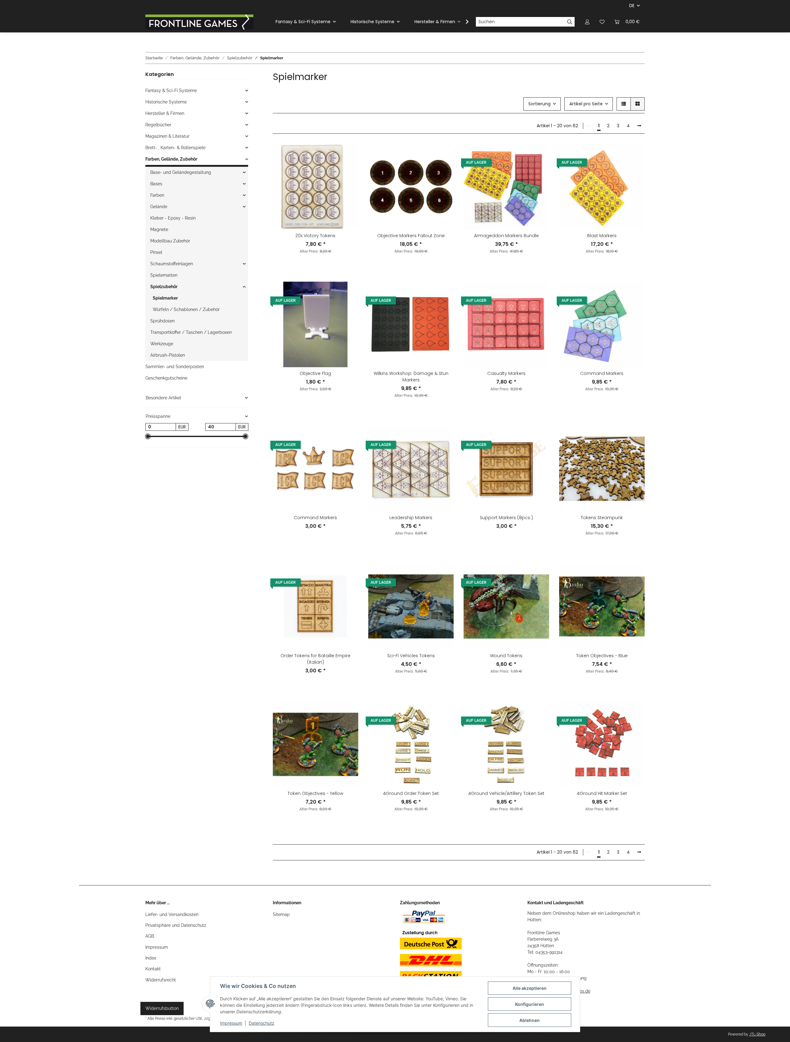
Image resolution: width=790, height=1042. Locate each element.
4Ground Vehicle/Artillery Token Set (506, 793)
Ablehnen (529, 1020)
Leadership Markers (410, 518)
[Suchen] (570, 22)
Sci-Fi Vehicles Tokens (411, 656)
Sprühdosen (162, 320)
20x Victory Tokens (315, 236)
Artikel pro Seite (586, 104)
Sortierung (539, 104)
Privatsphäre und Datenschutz (175, 925)
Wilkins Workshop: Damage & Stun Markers (411, 376)
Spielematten (163, 275)
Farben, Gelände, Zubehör (171, 159)
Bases (156, 183)
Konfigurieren (529, 1004)
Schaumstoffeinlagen (171, 263)
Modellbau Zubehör (170, 240)
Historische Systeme (166, 101)
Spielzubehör (163, 286)
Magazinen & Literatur (167, 136)
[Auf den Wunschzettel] (348, 154)
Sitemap (281, 914)
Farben (157, 195)
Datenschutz (261, 1023)
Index (150, 958)
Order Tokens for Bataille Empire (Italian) (316, 659)
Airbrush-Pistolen (167, 355)
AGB (149, 936)
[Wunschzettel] (602, 21)
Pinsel (156, 252)
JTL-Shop (757, 1034)
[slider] (147, 436)
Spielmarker (165, 298)
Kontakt (153, 968)
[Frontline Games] (199, 21)
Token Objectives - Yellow (315, 793)
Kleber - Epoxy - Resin (173, 218)
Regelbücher (158, 124)
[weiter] (639, 126)
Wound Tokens (506, 656)
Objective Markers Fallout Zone (411, 236)
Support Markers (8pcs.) (506, 518)
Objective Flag (315, 373)
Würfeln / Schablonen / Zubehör (186, 309)
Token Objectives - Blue (602, 656)
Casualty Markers (506, 373)
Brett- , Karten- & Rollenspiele (175, 147)
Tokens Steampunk (602, 518)
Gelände (158, 206)
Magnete (159, 229)
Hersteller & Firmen (164, 113)
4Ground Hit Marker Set (602, 793)
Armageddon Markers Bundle (506, 236)
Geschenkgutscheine (166, 378)
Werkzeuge (161, 343)
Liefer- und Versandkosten (171, 914)
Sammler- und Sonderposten (174, 366)
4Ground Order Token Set (411, 793)
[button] (587, 21)
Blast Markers (602, 236)
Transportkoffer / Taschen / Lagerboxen (191, 332)
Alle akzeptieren (530, 988)
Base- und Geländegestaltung (180, 172)
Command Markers (601, 373)
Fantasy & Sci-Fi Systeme (171, 90)
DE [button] (631, 5)
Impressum (156, 947)
